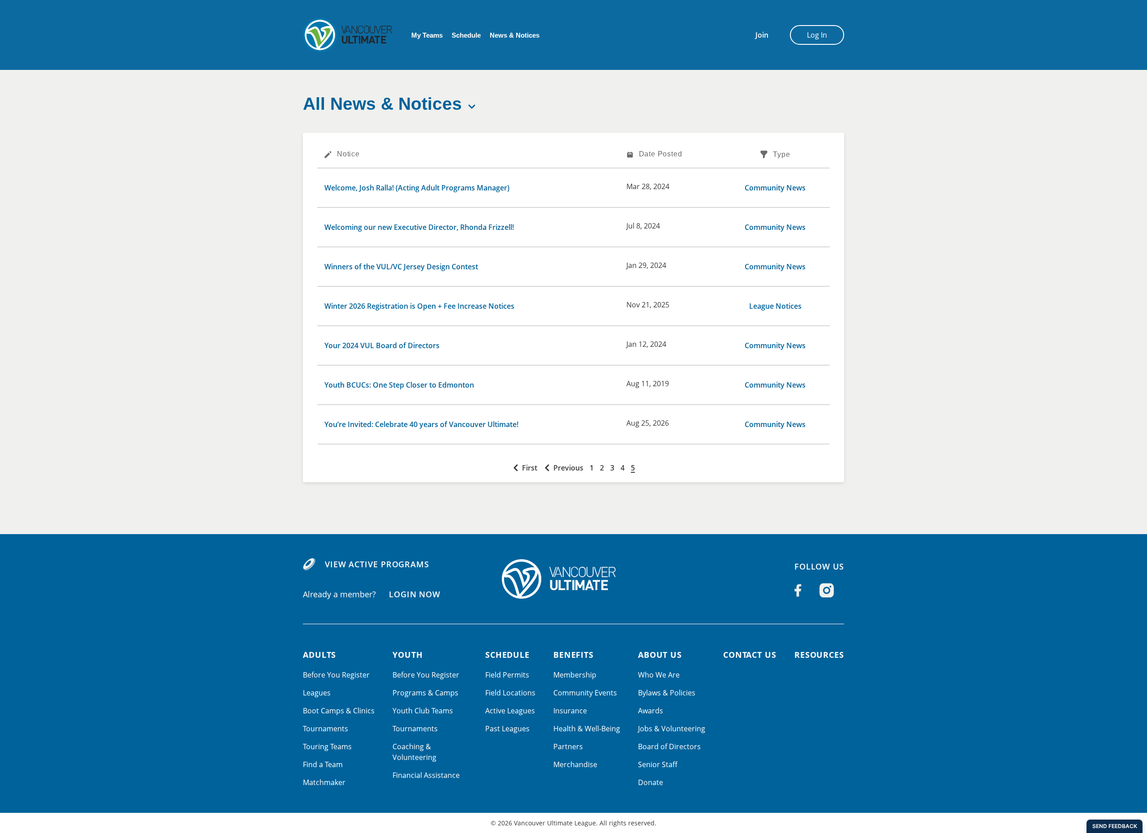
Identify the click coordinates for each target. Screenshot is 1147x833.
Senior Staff (657, 764)
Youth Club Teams (422, 711)
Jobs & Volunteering (671, 729)
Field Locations (510, 693)
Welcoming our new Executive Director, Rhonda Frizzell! (419, 227)
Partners (568, 746)
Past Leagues (507, 729)
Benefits (573, 654)
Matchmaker (324, 782)
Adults (319, 654)
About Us (660, 654)
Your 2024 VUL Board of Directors (382, 345)
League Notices (775, 306)
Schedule (466, 35)
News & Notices (514, 35)
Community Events (585, 693)
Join (761, 35)
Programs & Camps (425, 693)
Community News (775, 188)
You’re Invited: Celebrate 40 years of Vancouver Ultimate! (421, 424)
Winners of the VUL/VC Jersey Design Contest (401, 267)
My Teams (427, 35)
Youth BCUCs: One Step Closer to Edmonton (399, 385)
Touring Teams (327, 746)
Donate (650, 782)
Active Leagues (510, 711)
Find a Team (323, 764)
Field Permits (507, 675)
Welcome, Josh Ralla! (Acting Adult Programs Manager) (416, 188)
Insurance (570, 711)
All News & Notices (382, 103)
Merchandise (575, 764)
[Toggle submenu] (471, 106)
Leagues (317, 693)
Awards (650, 711)
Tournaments (325, 729)
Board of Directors (669, 746)
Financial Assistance (426, 775)
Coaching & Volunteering (414, 752)
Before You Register (336, 675)
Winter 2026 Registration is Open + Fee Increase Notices (419, 306)
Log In (817, 35)
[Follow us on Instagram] (826, 590)
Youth (407, 654)
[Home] (573, 579)
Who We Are (659, 675)
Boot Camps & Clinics (339, 711)
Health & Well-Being (586, 729)
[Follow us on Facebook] (798, 590)
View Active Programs (377, 564)
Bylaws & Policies (666, 693)
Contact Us (749, 654)
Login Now (414, 594)
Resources (819, 654)
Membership (574, 675)
